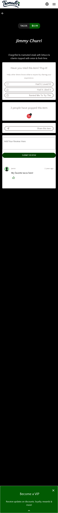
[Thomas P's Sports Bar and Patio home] (15, 4)
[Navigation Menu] (54, 4)
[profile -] (47, 4)
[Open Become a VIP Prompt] (29, 510)
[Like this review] (14, 177)
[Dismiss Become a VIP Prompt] (53, 490)
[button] (3, 13)
